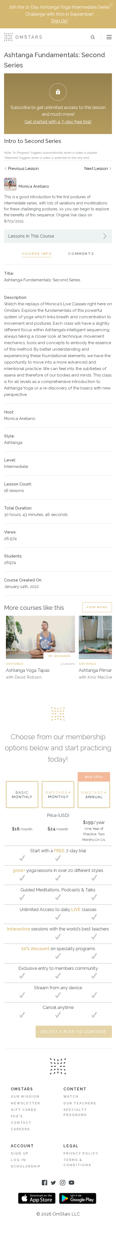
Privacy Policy (80, 1153)
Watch (71, 1096)
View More (97, 607)
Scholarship (26, 1166)
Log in (18, 1160)
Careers (20, 1129)
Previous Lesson (23, 168)
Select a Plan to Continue (74, 1032)
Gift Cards (23, 1110)
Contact (21, 1123)
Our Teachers (79, 1103)
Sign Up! (59, 20)
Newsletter (25, 1103)
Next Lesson (96, 168)
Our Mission (25, 1096)
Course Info (37, 254)
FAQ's (17, 1116)
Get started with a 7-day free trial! (58, 121)
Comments (81, 254)
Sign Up (20, 1153)
